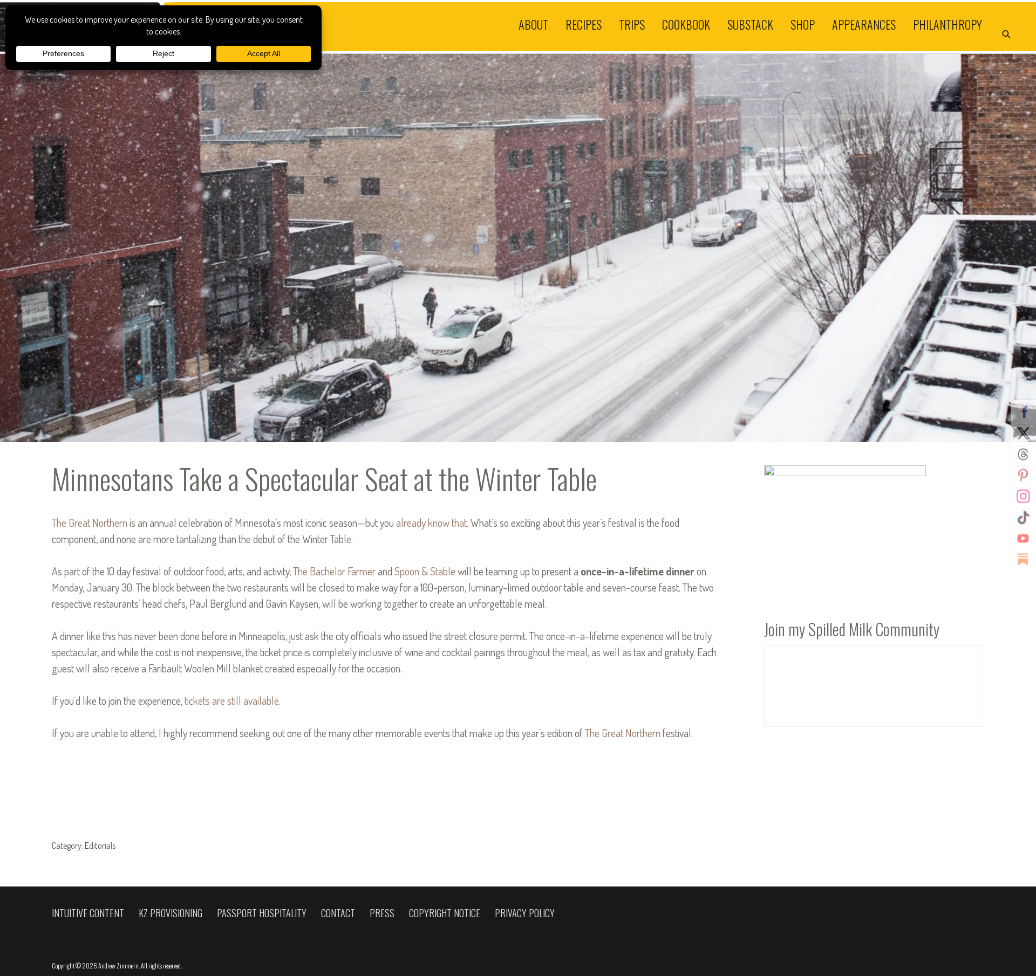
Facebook (1023, 412)
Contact (338, 913)
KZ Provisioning (170, 913)
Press (382, 913)
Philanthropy (947, 23)
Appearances (864, 23)
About (533, 23)
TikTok (1023, 517)
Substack (750, 23)
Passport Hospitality (261, 913)
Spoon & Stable (424, 571)
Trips (632, 23)
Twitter (1023, 433)
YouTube (1023, 538)
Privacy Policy (525, 913)
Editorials (100, 845)
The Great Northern (89, 523)
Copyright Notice (444, 913)
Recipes (583, 23)
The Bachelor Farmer (334, 571)
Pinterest (1023, 475)
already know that (431, 523)
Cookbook (686, 23)
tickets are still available (232, 700)
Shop (802, 23)
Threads (1023, 454)
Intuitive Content (88, 913)
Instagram (1023, 496)
